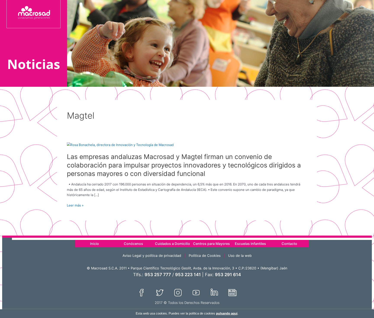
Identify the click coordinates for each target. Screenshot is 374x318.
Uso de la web (240, 255)
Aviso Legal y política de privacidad (152, 255)
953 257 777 (158, 274)
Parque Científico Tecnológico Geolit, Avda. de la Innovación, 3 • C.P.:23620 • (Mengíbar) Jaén (209, 268)
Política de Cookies (205, 255)
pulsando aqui (226, 313)
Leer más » (75, 205)
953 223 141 (188, 274)
